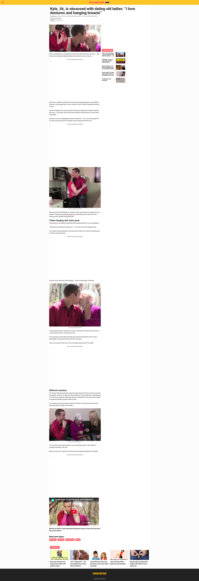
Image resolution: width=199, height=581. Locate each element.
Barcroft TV (54, 223)
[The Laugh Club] (99, 2)
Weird (59, 16)
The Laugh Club (53, 16)
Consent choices (99, 579)
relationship (70, 539)
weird (78, 539)
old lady (61, 539)
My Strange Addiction (68, 214)
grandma (53, 539)
